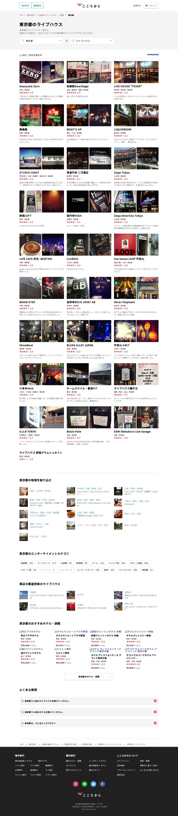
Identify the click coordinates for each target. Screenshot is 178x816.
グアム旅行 (35, 765)
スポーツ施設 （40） (140, 563)
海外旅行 (25, 5)
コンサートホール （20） (89, 569)
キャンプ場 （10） (118, 563)
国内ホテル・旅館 (73, 761)
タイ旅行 (49, 770)
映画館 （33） (27, 563)
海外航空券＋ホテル (23, 761)
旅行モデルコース (73, 770)
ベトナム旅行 (21, 774)
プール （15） (99, 563)
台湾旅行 (19, 770)
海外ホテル (43, 761)
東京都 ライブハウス (136, 744)
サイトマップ (123, 761)
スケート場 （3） (29, 569)
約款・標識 (145, 761)
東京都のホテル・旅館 (89, 676)
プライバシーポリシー (126, 770)
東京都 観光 (87, 744)
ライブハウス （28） (129, 569)
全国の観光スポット (51, 744)
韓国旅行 (49, 765)
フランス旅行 (51, 774)
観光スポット (95, 770)
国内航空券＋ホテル (97, 765)
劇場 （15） (110, 569)
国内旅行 (37, 5)
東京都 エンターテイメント (110, 744)
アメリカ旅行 (36, 774)
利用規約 (121, 765)
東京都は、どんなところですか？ (40, 723)
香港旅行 (34, 770)
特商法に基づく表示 (148, 765)
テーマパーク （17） (48, 563)
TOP (22, 744)
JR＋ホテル (71, 765)
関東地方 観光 (71, 744)
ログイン (137, 5)
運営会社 (121, 774)
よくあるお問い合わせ (149, 770)
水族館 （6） (67, 563)
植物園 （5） (148, 569)
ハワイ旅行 (20, 765)
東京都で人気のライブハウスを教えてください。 (48, 701)
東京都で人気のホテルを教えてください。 (44, 712)
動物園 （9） (82, 563)
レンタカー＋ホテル (97, 761)
